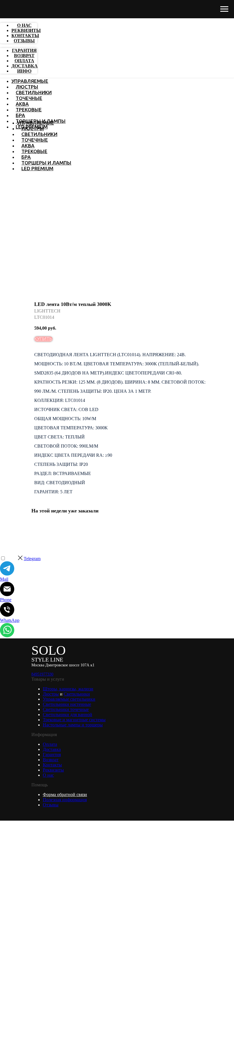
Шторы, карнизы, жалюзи (68, 688)
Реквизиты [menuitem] (26, 30)
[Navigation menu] (224, 9)
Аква (22, 104)
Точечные (29, 98)
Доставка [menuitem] (24, 65)
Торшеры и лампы (46, 162)
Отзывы (50, 804)
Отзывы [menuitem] (24, 40)
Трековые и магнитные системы (74, 719)
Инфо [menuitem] (24, 71)
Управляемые (29, 81)
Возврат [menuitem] (24, 55)
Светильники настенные (67, 704)
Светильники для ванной (67, 714)
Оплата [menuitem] (24, 60)
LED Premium (37, 168)
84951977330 (42, 674)
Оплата (50, 744)
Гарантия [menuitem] (24, 50)
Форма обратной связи (65, 794)
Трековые (29, 109)
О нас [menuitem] (24, 25)
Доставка (52, 749)
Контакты (52, 764)
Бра (20, 115)
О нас (48, 775)
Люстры (27, 86)
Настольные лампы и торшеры (73, 724)
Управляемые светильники (69, 699)
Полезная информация (65, 799)
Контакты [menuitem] (25, 35)
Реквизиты (53, 770)
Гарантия (52, 754)
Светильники (34, 92)
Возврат (50, 759)
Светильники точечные (66, 709)
